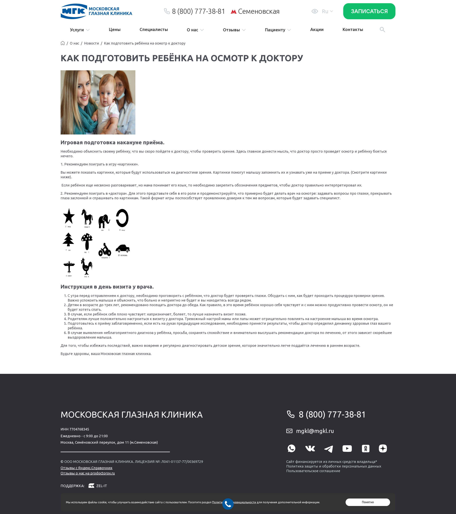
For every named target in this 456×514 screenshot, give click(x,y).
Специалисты (154, 29)
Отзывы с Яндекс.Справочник (86, 468)
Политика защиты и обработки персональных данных (333, 466)
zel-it (101, 486)
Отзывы (231, 30)
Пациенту (275, 30)
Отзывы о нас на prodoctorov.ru (88, 473)
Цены (115, 29)
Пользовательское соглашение (313, 471)
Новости (91, 43)
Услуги (77, 30)
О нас (192, 30)
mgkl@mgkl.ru (315, 431)
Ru (325, 11)
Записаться (369, 11)
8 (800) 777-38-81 (198, 11)
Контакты (353, 29)
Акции (317, 29)
